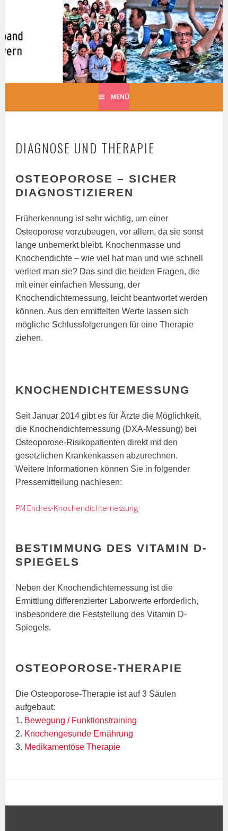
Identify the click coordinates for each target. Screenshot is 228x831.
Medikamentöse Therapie (72, 746)
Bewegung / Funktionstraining (80, 720)
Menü (120, 96)
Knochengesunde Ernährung (78, 733)
